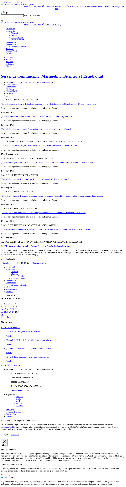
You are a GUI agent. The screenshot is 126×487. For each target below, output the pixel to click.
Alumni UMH (11, 51)
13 (13, 306)
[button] (10, 31)
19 (10, 309)
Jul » (9, 317)
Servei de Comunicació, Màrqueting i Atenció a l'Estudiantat (52, 76)
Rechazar (15, 435)
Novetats (9, 53)
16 (2, 309)
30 (2, 315)
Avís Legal (10, 410)
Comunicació (11, 42)
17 (5, 309)
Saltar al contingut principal (11, 2)
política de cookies (8, 427)
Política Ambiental (18, 40)
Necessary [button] (5, 464)
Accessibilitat (11, 414)
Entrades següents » (40, 263)
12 (32, 263)
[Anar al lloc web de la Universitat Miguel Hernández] (19, 4)
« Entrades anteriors (8, 263)
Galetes (9, 416)
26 (10, 312)
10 (5, 306)
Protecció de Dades (13, 412)
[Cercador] (59, 9)
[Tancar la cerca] (2, 20)
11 (7, 306)
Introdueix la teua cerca (33, 15)
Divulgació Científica (19, 46)
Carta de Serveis (17, 38)
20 (13, 309)
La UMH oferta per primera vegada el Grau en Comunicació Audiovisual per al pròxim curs (36, 246)
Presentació (10, 29)
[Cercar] (2, 18)
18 (7, 309)
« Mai (3, 317)
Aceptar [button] (5, 435)
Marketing (10, 49)
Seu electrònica (64, 6)
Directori (14, 33)
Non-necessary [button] (7, 475)
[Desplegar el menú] (4, 11)
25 (7, 312)
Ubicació (14, 35)
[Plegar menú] (60, 25)
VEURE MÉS (10, 328)
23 (2, 312)
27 (13, 312)
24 (5, 312)
